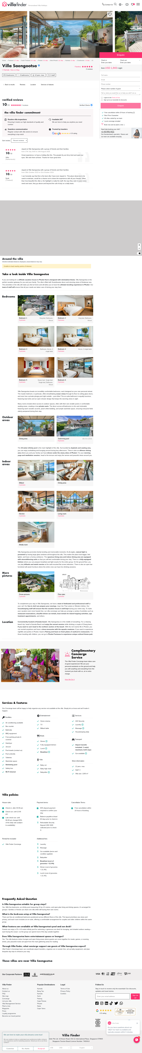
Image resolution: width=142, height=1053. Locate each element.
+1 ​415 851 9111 (107, 132)
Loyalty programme (9, 1013)
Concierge (5, 998)
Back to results (10, 84)
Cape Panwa (41, 1001)
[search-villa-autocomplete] (115, 4)
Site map (5, 996)
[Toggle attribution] (139, 253)
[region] (71, 228)
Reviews (22, 84)
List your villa (6, 1001)
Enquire (121, 106)
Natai (39, 1006)
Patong (39, 998)
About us (5, 988)
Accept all (41, 1048)
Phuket (39, 1003)
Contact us (6, 991)
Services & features (47, 84)
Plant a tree (6, 1006)
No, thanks (25, 1048)
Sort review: (6, 140)
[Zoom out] (139, 248)
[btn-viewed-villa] (127, 4)
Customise (10, 1048)
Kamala (6, 70)
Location (33, 84)
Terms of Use (116, 97)
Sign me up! (135, 996)
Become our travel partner (11, 1016)
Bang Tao (40, 991)
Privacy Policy (65, 991)
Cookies (63, 993)
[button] (47, 274)
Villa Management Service (11, 1003)
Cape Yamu (41, 1008)
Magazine (5, 1008)
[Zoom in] (139, 245)
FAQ (3, 993)
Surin (39, 996)
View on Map (14, 70)
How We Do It (70, 679)
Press (4, 1011)
